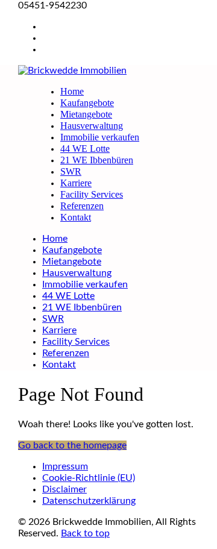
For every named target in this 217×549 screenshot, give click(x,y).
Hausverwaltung (91, 126)
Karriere (76, 183)
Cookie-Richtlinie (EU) (88, 478)
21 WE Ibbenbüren (96, 160)
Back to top (85, 533)
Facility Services (91, 194)
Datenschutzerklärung (89, 501)
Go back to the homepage (72, 445)
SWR (70, 171)
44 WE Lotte (85, 148)
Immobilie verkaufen (99, 137)
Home (72, 91)
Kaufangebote (87, 103)
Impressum (65, 466)
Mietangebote (86, 114)
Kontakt (75, 217)
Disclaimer (64, 489)
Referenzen (82, 206)
